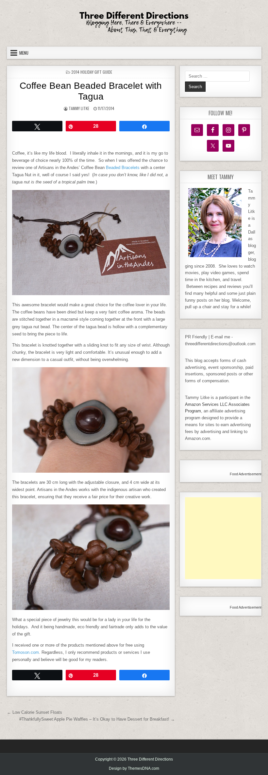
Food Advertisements (246, 474)
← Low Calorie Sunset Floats (34, 712)
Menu (23, 52)
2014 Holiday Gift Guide (91, 72)
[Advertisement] (226, 538)
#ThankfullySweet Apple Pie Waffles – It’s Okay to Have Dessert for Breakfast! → (97, 719)
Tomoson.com (25, 652)
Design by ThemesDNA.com (134, 768)
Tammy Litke (79, 108)
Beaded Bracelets (123, 167)
